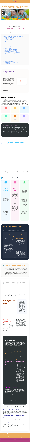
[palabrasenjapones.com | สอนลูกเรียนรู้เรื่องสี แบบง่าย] (15, 1)
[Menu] (1, 2)
